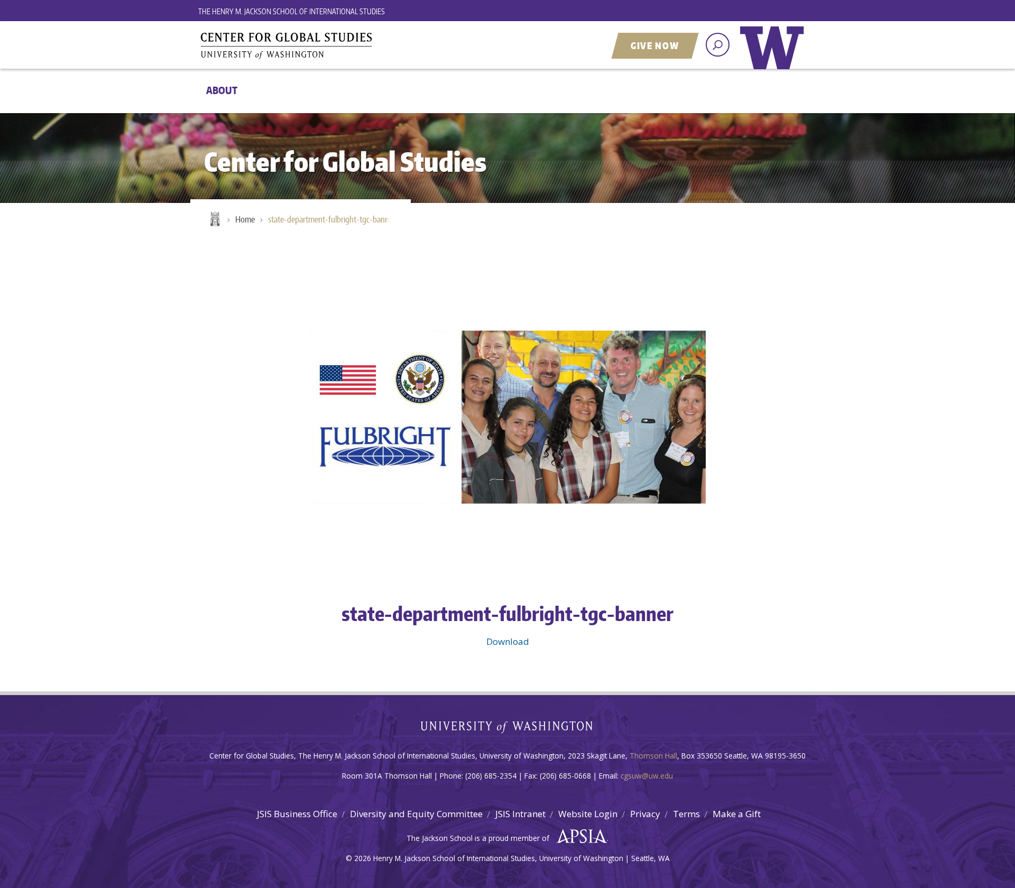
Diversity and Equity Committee (416, 814)
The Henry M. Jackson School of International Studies (291, 11)
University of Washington (774, 55)
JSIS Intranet (520, 814)
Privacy (645, 814)
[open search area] (718, 45)
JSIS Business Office (297, 814)
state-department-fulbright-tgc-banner (331, 219)
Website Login (587, 814)
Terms (686, 814)
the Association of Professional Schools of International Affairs (579, 836)
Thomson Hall (653, 756)
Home (214, 220)
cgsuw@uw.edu (647, 776)
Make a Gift (737, 814)
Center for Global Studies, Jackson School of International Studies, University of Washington (330, 46)
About (221, 90)
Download (507, 641)
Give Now (655, 45)
